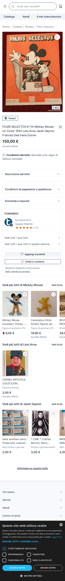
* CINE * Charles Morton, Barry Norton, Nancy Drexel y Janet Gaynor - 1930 (44, 441)
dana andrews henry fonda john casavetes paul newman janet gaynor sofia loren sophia (15, 441)
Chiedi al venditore (34, 261)
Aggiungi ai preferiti (35, 254)
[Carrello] (60, 6)
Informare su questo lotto (32, 468)
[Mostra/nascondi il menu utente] (4, 6)
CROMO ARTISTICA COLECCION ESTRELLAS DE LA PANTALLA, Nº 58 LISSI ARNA (14, 381)
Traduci (12, 118)
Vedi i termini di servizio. (17, 271)
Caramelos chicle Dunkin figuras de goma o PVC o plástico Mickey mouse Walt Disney (42, 322)
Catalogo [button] (9, 16)
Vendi (25, 16)
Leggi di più (57, 537)
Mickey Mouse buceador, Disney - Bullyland (13, 322)
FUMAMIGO (11, 213)
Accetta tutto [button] (17, 567)
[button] (32, 174)
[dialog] (32, 551)
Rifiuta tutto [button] (48, 567)
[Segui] (57, 37)
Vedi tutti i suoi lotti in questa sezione (27, 244)
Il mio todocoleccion (49, 16)
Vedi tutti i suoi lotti (16, 237)
